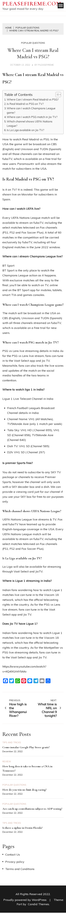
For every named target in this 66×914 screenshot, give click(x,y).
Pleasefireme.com (31, 3)
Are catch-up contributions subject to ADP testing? (32, 808)
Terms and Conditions (19, 869)
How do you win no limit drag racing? (24, 789)
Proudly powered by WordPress (25, 900)
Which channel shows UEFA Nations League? (29, 123)
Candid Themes (38, 904)
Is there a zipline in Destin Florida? (22, 827)
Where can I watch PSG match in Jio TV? (32, 117)
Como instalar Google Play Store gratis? (26, 747)
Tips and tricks (11, 742)
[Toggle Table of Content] (56, 94)
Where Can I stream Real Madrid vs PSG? (33, 99)
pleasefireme (46, 64)
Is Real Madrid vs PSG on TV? (25, 103)
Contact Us (12, 854)
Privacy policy (14, 862)
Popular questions (33, 43)
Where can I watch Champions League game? (31, 110)
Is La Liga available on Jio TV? (25, 130)
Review (6, 761)
